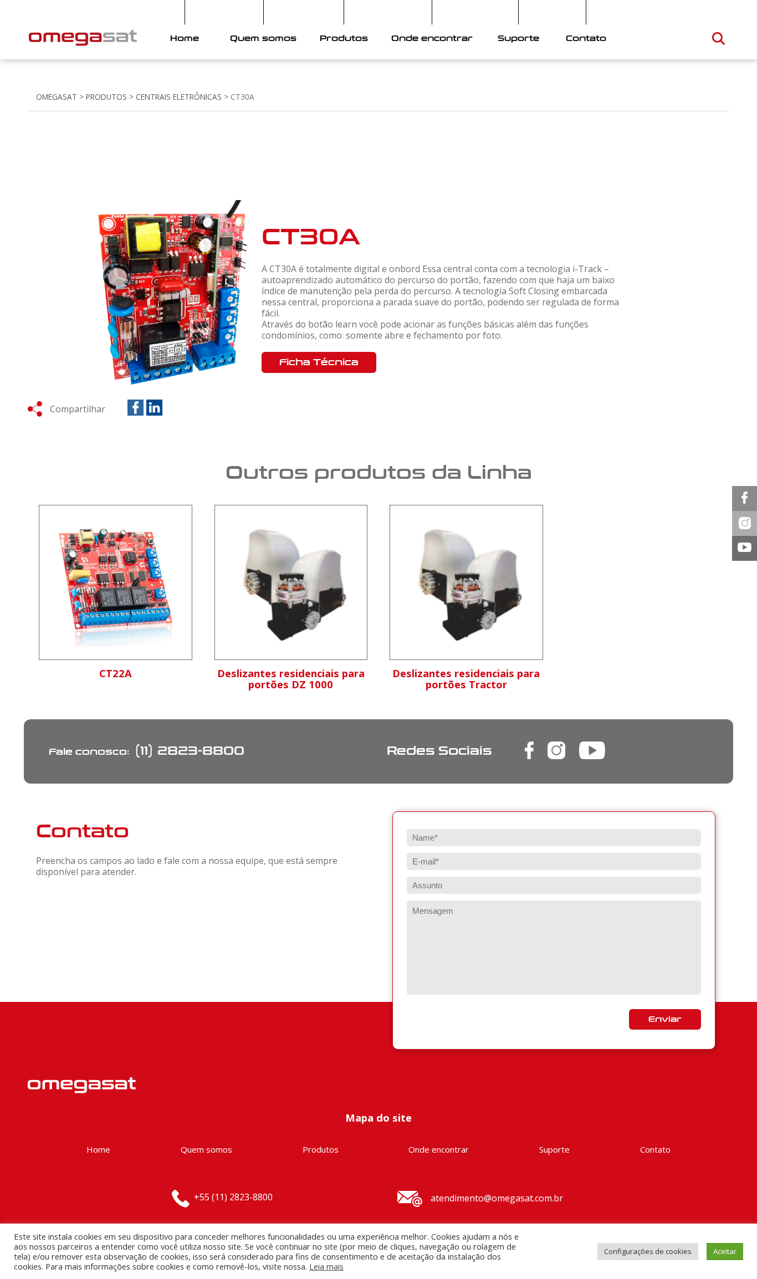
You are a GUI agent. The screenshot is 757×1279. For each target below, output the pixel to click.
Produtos (344, 38)
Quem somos (263, 38)
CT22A (115, 673)
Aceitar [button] (724, 1251)
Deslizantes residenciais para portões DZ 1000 (291, 678)
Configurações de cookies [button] (648, 1251)
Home (184, 38)
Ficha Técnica (319, 362)
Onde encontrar (432, 38)
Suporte (518, 38)
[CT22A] (115, 647)
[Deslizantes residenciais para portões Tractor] (466, 638)
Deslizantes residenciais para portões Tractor (466, 678)
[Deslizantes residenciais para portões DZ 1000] (291, 638)
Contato (586, 38)
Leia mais (326, 1266)
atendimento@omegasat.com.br (497, 1198)
